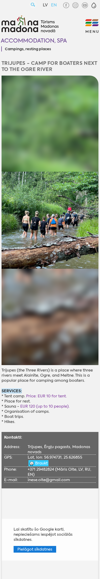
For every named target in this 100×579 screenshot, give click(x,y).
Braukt (41, 463)
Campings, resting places (28, 49)
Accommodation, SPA (34, 40)
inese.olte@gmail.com (49, 479)
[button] (94, 5)
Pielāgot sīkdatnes (34, 549)
